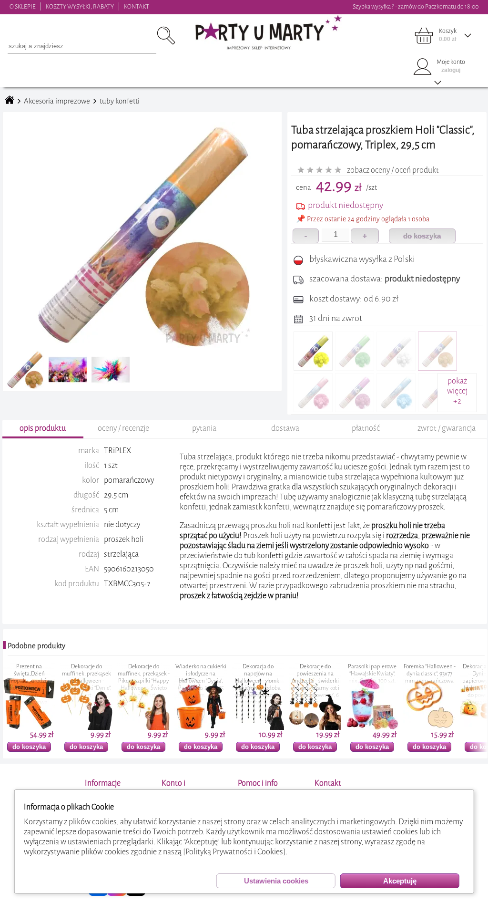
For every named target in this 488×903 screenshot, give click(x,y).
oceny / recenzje (123, 428)
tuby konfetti (120, 101)
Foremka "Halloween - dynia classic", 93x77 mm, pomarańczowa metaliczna (393, 677)
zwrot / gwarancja (446, 428)
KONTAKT (136, 6)
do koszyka (422, 236)
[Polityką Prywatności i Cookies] (234, 852)
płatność (366, 428)
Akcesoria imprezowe (57, 101)
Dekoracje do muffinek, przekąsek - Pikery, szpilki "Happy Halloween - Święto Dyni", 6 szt (107, 681)
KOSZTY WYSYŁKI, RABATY (80, 6)
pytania (204, 428)
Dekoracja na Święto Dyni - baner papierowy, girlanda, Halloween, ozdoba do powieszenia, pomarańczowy (450, 684)
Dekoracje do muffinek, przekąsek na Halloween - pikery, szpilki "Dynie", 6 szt (50, 681)
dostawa (285, 428)
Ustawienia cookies (276, 881)
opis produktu (43, 428)
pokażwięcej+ (457, 391)
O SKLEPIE (23, 6)
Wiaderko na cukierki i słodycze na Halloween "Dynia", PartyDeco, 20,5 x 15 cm (164, 681)
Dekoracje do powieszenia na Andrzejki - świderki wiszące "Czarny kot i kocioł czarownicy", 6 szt (279, 684)
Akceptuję (400, 881)
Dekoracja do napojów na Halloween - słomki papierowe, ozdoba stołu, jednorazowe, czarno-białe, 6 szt (221, 684)
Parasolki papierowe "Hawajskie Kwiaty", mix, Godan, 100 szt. (336, 674)
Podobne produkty (36, 646)
